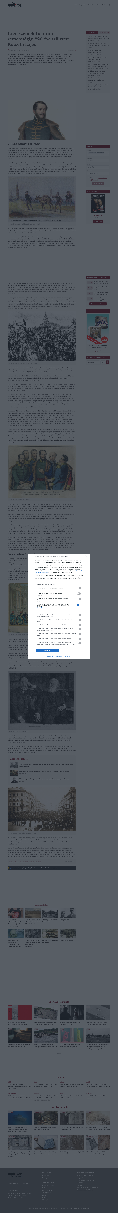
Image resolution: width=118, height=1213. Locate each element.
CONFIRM (47, 650)
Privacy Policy (68, 656)
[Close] (86, 556)
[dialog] (59, 606)
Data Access (59, 656)
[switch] (79, 588)
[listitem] (59, 584)
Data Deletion (49, 656)
